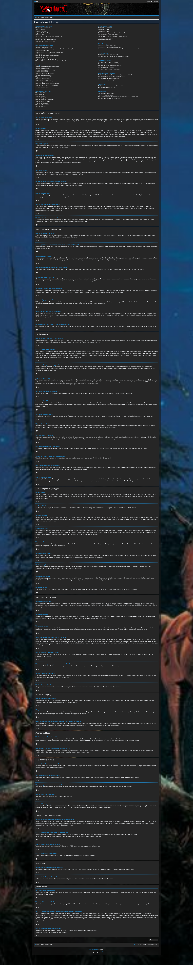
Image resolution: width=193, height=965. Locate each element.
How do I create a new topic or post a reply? (47, 66)
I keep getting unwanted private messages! (109, 47)
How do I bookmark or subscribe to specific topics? (111, 76)
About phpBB (39, 894)
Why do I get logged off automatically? (45, 39)
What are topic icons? (41, 106)
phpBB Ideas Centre (114, 904)
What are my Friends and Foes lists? (108, 55)
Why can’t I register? (41, 31)
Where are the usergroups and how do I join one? (111, 33)
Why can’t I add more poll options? (44, 73)
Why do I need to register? (42, 28)
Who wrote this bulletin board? (106, 93)
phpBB (93, 281)
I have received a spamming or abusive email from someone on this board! (118, 49)
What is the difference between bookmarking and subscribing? (115, 75)
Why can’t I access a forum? (43, 77)
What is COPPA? (40, 29)
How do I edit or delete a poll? (43, 75)
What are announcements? (42, 101)
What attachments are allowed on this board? (110, 86)
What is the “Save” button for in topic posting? (47, 83)
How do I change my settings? (43, 47)
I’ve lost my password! (41, 38)
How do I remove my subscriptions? (107, 80)
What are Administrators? (105, 28)
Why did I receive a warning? (43, 80)
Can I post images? (40, 98)
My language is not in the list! (43, 54)
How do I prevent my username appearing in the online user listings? (54, 49)
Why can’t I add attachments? (43, 78)
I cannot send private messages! (106, 45)
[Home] (65, 9)
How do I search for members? (106, 67)
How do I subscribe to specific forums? (108, 78)
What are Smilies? (40, 96)
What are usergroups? (104, 31)
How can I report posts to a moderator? (46, 82)
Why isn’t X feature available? (106, 95)
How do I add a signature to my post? (45, 70)
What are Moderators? (104, 29)
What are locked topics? (42, 105)
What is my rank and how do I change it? (46, 59)
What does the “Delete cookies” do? (45, 41)
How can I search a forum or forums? (108, 62)
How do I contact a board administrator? (109, 98)
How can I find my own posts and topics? (109, 69)
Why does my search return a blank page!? (109, 65)
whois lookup (39, 915)
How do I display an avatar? (43, 57)
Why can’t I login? (40, 34)
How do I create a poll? (41, 72)
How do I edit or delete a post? (43, 68)
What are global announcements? (44, 99)
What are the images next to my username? (47, 55)
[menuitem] (36, 1)
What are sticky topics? (41, 103)
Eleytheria (101, 949)
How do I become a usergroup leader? (108, 34)
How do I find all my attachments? (107, 87)
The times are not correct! (42, 50)
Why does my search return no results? (108, 64)
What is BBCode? (40, 93)
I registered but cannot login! (43, 33)
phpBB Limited (84, 892)
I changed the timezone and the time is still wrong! (49, 52)
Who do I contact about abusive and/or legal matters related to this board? (118, 97)
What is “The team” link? (104, 39)
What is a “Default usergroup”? (106, 38)
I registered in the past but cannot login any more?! (49, 36)
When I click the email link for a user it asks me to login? (50, 61)
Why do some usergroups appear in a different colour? (113, 36)
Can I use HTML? (40, 94)
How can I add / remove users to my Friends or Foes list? (113, 56)
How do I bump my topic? (42, 87)
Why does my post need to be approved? (46, 85)
